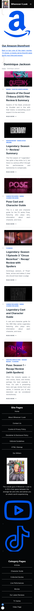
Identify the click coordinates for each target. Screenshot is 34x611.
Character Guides (12, 196)
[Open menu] (30, 4)
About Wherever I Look (17, 417)
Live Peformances (17, 583)
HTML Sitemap (17, 447)
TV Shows (9, 248)
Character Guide (17, 571)
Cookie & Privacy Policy (17, 429)
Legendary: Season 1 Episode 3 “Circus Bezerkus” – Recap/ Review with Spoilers (17, 259)
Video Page (17, 607)
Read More (11, 116)
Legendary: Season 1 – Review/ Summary (17, 150)
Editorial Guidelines (17, 441)
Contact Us (17, 423)
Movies (8, 89)
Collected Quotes (17, 577)
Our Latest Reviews (17, 595)
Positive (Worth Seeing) (20, 89)
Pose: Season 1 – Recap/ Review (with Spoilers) (16, 369)
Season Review (11, 140)
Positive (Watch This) (13, 359)
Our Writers (17, 453)
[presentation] (18, 79)
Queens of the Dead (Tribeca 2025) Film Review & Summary (18, 97)
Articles (17, 565)
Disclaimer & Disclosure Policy (17, 435)
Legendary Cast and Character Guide (15, 313)
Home (4, 68)
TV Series (17, 601)
